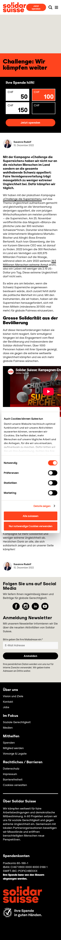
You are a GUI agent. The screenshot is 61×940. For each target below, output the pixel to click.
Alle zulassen (30, 516)
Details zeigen (42, 505)
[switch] (52, 472)
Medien (8, 727)
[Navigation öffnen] (56, 7)
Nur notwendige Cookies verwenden (30, 526)
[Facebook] (16, 606)
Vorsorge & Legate (15, 753)
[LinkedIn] (35, 606)
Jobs (6, 707)
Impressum (10, 774)
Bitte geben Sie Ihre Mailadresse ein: (23, 639)
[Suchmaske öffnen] (50, 7)
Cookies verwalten (15, 785)
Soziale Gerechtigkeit (17, 722)
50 (18, 95)
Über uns (10, 690)
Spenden (9, 742)
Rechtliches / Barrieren (22, 762)
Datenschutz (11, 768)
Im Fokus (10, 716)
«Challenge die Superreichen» (22, 199)
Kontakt (8, 701)
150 (18, 109)
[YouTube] (44, 606)
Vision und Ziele (13, 696)
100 (44, 95)
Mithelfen (11, 736)
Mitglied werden (13, 748)
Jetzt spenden (36, 7)
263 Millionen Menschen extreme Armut (29, 262)
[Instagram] (25, 606)
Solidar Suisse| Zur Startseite (14, 7)
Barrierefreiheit (12, 779)
